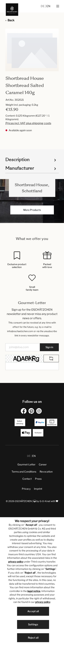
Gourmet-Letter (26, 464)
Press (38, 478)
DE (43, 6)
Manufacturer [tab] (19, 168)
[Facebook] (24, 410)
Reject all (33, 637)
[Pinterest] (32, 410)
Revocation (46, 471)
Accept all (33, 611)
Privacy (26, 488)
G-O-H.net (45, 501)
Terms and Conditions (24, 471)
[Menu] (58, 6)
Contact (27, 478)
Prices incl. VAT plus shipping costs (28, 123)
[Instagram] (39, 410)
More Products (32, 209)
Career (43, 464)
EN (48, 6)
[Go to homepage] (12, 9)
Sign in (49, 347)
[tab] (31, 159)
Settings (33, 624)
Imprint (38, 488)
